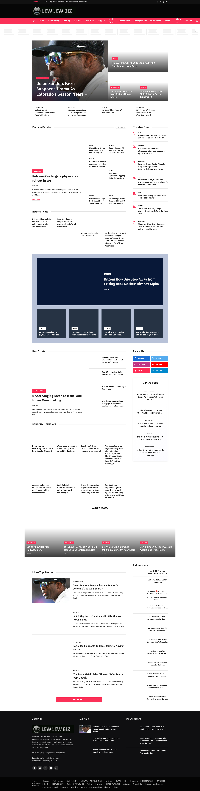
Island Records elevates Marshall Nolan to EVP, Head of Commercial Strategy (157, 675)
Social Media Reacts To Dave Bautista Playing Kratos (121, 94)
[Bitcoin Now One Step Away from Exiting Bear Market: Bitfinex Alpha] (68, 282)
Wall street (126, 784)
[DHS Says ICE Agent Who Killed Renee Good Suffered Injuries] (81, 535)
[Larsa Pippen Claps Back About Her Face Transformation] (98, 188)
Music (68, 784)
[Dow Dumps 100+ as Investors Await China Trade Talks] (156, 535)
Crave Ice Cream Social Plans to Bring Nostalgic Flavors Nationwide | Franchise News (151, 166)
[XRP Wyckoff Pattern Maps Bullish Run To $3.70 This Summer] (148, 318)
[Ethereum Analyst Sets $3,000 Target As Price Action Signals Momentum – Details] (51, 318)
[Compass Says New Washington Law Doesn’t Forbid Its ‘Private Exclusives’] (94, 361)
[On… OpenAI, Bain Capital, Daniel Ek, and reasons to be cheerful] (91, 436)
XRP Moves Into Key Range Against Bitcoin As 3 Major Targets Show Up (153, 211)
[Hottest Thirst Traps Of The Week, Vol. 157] (93, 111)
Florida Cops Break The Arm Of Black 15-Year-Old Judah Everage (117, 201)
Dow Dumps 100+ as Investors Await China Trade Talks (156, 548)
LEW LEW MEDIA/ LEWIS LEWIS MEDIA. (157, 581)
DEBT (139, 132)
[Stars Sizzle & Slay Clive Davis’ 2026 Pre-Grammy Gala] (98, 137)
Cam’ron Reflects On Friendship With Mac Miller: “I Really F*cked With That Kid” (153, 740)
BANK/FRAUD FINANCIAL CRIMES (91, 781)
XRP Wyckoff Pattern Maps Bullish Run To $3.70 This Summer (147, 333)
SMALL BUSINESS (72, 781)
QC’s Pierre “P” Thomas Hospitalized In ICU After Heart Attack (111, 112)
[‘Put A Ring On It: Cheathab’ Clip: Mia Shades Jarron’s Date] (138, 56)
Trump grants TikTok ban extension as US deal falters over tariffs (157, 686)
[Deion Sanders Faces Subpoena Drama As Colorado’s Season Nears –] (70, 70)
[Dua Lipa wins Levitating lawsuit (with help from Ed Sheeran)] (43, 436)
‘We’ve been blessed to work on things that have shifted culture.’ (67, 448)
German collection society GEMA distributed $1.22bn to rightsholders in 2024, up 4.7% (157, 618)
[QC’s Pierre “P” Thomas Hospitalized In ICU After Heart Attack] (127, 111)
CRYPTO (111, 145)
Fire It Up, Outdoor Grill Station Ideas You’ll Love (112, 373)
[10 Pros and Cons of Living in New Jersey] (94, 390)
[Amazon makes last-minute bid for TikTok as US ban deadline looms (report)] (43, 475)
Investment (155, 21)
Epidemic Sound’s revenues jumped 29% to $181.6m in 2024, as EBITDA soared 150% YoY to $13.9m (157, 606)
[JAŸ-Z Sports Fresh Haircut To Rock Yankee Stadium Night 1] (132, 729)
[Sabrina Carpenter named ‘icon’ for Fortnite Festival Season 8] (139, 653)
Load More (78, 700)
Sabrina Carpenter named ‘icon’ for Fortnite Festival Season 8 (157, 652)
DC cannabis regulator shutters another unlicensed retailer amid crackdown (42, 223)
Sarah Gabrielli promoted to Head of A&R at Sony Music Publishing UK (66, 489)
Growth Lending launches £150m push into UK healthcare (118, 548)
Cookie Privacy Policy (61, 787)
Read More (36, 199)
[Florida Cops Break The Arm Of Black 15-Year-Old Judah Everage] (117, 188)
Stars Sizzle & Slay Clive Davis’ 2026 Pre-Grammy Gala (97, 150)
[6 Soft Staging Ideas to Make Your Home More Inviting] (58, 373)
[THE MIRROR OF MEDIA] (54, 11)
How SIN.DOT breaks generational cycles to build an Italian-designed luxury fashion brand (97, 164)
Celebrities (31, 542)
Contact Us (47, 787)
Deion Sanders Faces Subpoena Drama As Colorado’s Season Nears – (61, 89)
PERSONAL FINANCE (113, 784)
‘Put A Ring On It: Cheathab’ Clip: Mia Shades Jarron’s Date (65, 2)
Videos (188, 21)
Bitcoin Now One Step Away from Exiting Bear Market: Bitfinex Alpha (131, 281)
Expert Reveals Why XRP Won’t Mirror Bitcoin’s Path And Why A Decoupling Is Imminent (117, 150)
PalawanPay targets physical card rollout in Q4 (57, 178)
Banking (66, 21)
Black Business (42, 78)
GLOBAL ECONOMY (57, 784)
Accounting (53, 21)
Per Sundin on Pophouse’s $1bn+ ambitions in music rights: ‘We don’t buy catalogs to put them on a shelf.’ (114, 491)
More (167, 21)
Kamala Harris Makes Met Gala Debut (90, 234)
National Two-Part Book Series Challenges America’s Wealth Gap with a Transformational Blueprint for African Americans (115, 239)
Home (41, 21)
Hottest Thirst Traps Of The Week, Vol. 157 (78, 111)
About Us (179, 20)
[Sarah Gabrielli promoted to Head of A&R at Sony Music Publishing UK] (67, 475)
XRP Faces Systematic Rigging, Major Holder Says (117, 175)
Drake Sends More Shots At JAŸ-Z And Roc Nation (153, 752)
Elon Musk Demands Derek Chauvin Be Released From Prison (145, 112)
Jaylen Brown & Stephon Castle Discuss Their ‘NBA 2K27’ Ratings (150, 452)
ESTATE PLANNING (148, 781)
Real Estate (111, 20)
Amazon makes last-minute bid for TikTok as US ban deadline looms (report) (41, 489)
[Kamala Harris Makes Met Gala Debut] (91, 223)
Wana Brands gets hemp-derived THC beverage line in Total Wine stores (66, 223)
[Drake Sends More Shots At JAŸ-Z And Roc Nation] (132, 753)
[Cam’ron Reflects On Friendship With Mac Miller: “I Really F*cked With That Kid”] (132, 741)
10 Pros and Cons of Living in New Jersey (114, 388)
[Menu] (34, 21)
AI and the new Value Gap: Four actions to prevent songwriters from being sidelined (90, 489)
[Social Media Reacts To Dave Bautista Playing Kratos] (123, 86)
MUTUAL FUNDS (78, 784)
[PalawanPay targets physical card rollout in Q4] (58, 151)
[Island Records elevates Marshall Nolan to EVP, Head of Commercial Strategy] (139, 676)
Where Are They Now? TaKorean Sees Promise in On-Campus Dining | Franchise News (151, 226)
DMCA (83, 787)
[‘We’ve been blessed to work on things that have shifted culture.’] (67, 436)
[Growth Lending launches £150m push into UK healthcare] (119, 535)
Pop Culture (115, 87)
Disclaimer (74, 787)
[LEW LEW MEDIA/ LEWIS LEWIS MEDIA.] (139, 582)
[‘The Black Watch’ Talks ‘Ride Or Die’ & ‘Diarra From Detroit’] (153, 86)
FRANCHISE (141, 161)
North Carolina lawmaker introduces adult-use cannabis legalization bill (151, 151)
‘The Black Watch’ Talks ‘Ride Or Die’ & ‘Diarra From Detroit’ (151, 94)
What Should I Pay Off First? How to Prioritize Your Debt (152, 196)
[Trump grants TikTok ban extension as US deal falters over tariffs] (139, 688)
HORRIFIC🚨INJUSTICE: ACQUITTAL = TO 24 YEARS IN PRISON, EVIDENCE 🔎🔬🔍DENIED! (157, 592)
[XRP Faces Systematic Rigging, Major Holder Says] (117, 162)
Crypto (101, 21)
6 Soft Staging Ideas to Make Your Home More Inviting (57, 398)
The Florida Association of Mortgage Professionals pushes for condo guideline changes (113, 403)
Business (78, 21)
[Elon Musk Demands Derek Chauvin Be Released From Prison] (160, 111)
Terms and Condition (95, 787)
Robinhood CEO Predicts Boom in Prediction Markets (84, 333)
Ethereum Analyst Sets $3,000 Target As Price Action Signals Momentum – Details (51, 333)
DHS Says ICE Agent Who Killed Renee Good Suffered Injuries (80, 548)
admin (36, 185)
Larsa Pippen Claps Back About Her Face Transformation (97, 201)
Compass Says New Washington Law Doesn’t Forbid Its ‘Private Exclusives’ (112, 359)
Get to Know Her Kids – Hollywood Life (39, 548)
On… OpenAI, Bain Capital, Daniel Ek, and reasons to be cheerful (91, 448)
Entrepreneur (140, 21)
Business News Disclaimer (154, 784)
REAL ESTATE (39, 391)
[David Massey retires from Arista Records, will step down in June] (139, 699)
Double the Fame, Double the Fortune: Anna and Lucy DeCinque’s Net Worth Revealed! (153, 182)
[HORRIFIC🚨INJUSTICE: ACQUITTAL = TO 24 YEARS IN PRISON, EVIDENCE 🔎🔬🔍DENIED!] (139, 594)
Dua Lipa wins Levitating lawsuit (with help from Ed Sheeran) (42, 448)
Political (90, 21)
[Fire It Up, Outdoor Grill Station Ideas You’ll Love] (94, 375)
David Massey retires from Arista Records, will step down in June (157, 698)
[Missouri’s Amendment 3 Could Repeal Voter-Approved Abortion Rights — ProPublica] (59, 111)
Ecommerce (124, 21)
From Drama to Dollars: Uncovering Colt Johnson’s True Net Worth (153, 136)
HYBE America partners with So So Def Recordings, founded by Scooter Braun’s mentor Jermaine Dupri (157, 663)
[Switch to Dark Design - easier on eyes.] (197, 21)
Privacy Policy (137, 784)
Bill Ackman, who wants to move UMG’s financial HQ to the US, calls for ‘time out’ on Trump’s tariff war (157, 641)
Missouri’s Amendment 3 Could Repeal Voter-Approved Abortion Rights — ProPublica (44, 112)
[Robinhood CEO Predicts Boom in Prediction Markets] (83, 318)
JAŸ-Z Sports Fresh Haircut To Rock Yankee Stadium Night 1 (152, 728)
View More (121, 127)
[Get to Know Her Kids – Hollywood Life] (43, 535)
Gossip (115, 58)
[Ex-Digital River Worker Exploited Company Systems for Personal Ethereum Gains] (116, 318)
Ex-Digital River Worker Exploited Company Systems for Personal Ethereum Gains (114, 333)
